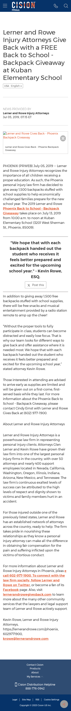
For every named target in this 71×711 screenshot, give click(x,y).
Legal (14, 699)
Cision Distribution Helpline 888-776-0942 (36, 686)
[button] (56, 6)
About (35, 672)
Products (35, 668)
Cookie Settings (51, 699)
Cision (41, 705)
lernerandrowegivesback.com (27, 594)
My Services (34, 676)
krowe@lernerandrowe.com (26, 639)
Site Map (26, 699)
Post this (38, 285)
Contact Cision (35, 664)
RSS (37, 699)
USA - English (12, 85)
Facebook (11, 590)
